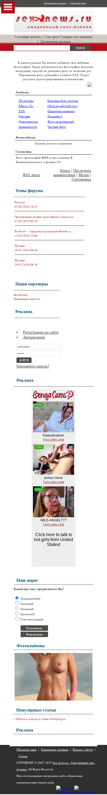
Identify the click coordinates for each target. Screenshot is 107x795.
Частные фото (56, 127)
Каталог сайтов (83, 749)
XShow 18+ (25, 106)
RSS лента (31, 174)
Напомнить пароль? (32, 366)
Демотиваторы (28, 121)
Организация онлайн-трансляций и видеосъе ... (46, 217)
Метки (83, 174)
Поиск (65, 170)
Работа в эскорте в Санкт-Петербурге (41, 719)
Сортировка (81, 179)
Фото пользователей (60, 121)
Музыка (20, 246)
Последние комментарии (72, 172)
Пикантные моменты (61, 111)
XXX (21, 111)
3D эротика (25, 101)
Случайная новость (28, 36)
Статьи (22, 756)
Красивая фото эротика (62, 101)
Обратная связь (78, 3)
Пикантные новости (27, 299)
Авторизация (34, 337)
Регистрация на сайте (40, 332)
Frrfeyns (20, 202)
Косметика (20, 295)
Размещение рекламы (55, 3)
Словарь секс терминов (76, 36)
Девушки (24, 116)
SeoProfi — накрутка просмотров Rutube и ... (44, 231)
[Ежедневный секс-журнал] (53, 31)
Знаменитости (27, 127)
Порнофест (54, 116)
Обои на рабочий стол (62, 106)
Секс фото (52, 36)
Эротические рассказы (55, 41)
